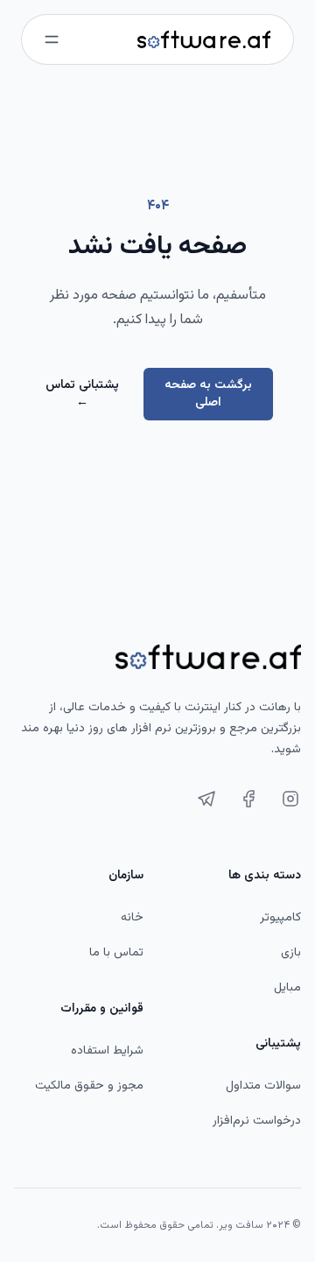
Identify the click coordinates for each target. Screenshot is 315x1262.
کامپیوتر (280, 917)
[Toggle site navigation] (51, 39)
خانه (132, 917)
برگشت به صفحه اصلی (208, 394)
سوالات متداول (263, 1086)
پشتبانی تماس (82, 394)
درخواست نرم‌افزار (257, 1121)
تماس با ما (116, 952)
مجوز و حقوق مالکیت (89, 1086)
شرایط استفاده (107, 1051)
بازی (291, 952)
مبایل (287, 988)
